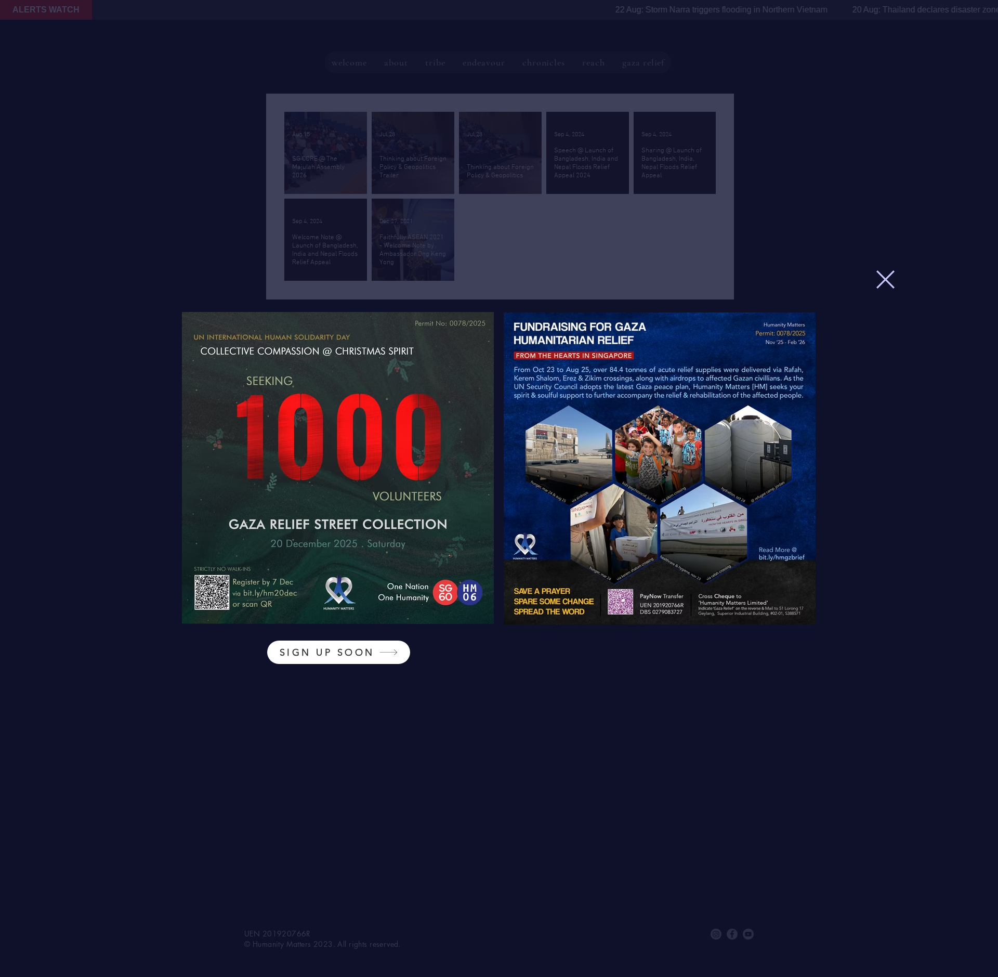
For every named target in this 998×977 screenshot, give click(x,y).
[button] (885, 279)
